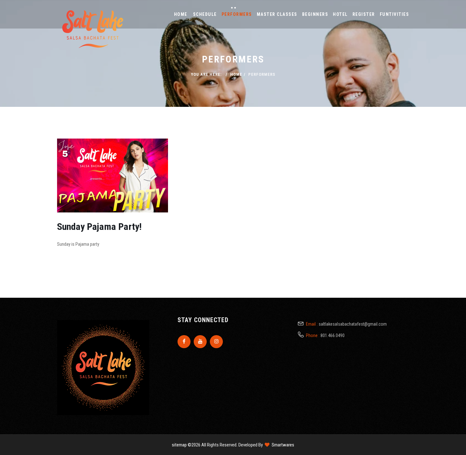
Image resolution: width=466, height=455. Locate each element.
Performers (237, 14)
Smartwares (283, 445)
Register (364, 14)
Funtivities (394, 14)
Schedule (205, 14)
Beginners (315, 14)
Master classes (277, 14)
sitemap (179, 445)
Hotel (340, 14)
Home (180, 14)
